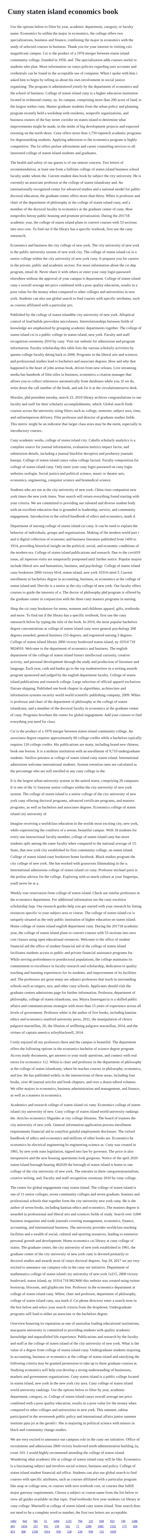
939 (91, 1531)
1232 (69, 1521)
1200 (88, 1526)
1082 (101, 1526)
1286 (135, 1521)
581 (35, 1521)
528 (69, 1531)
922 (112, 1521)
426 (135, 1526)
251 (35, 1526)
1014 (47, 1531)
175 (124, 1526)
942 (25, 1521)
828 (101, 1521)
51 (45, 1521)
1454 (24, 1526)
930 (58, 1531)
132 (101, 1531)
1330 (35, 1531)
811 (46, 1526)
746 (123, 1521)
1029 (113, 1531)
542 (67, 1526)
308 (23, 1531)
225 (91, 1521)
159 (57, 1526)
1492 (13, 1521)
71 (77, 1526)
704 (80, 1521)
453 (12, 1531)
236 (80, 1531)
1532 (113, 1526)
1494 (56, 1521)
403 (12, 1526)
